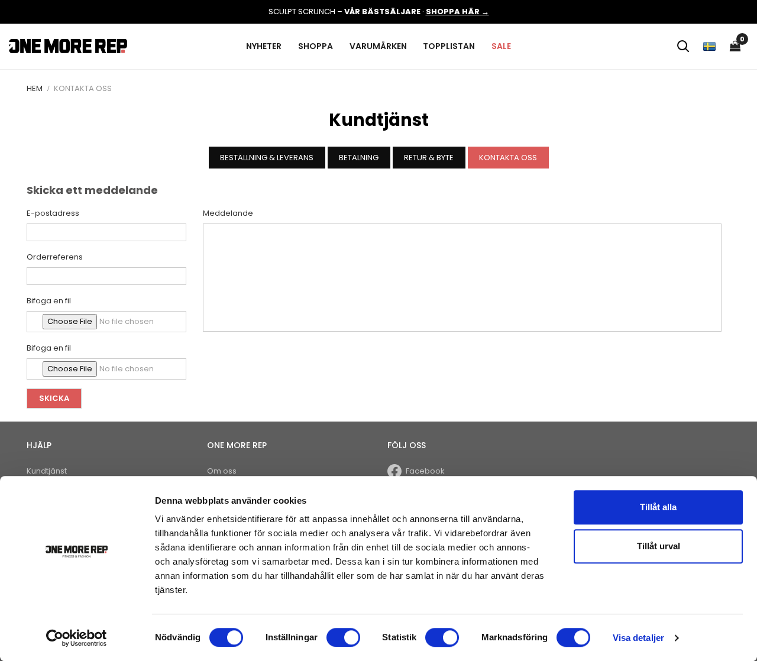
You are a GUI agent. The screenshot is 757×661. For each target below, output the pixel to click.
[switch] (343, 637)
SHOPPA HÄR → (457, 11)
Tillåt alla (658, 507)
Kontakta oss (508, 157)
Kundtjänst (47, 471)
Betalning (358, 157)
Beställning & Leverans (266, 157)
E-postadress (53, 213)
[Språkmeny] (709, 46)
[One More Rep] (68, 45)
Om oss (222, 471)
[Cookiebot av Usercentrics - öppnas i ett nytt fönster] (76, 638)
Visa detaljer (638, 638)
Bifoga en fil (49, 300)
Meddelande (228, 213)
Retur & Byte (429, 157)
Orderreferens (55, 257)
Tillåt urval (658, 546)
